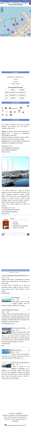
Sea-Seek (15, 0)
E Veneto (15, 81)
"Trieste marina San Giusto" (15, 234)
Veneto (15, 79)
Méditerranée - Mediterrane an (15, 77)
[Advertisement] (15, 53)
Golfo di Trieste (15, 83)
